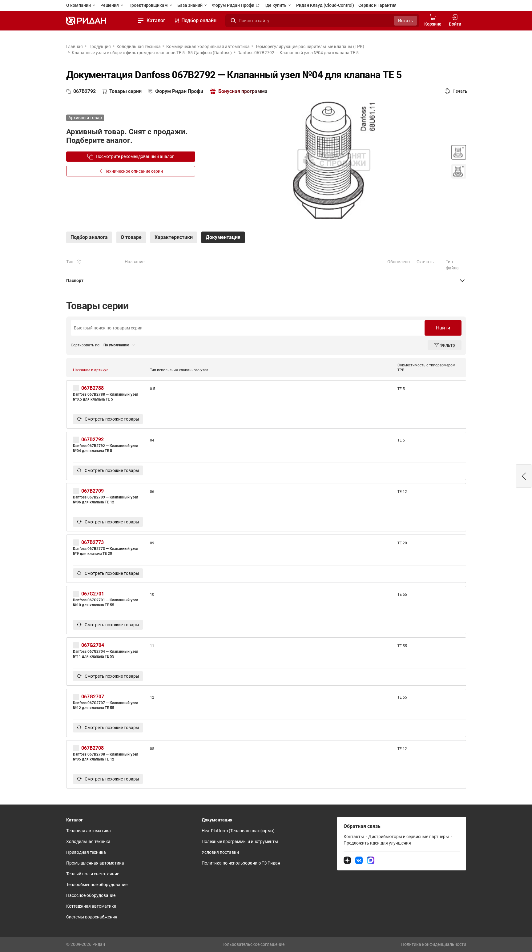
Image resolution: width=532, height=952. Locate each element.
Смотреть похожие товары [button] (111, 419)
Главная (74, 46)
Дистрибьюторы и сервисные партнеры (408, 836)
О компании (79, 5)
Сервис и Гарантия (377, 5)
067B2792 (92, 439)
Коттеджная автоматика (91, 906)
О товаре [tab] (131, 237)
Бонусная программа (243, 91)
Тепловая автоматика (88, 830)
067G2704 (92, 645)
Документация (217, 819)
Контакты (354, 836)
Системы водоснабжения (91, 916)
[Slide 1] (458, 152)
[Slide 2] (458, 171)
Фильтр (447, 345)
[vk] (359, 859)
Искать (405, 20)
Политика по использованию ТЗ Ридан (241, 863)
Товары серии (125, 91)
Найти (443, 328)
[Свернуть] (266, 280)
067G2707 (92, 697)
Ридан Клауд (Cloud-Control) (325, 5)
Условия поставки (220, 852)
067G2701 (92, 594)
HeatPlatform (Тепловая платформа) (238, 830)
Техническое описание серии (134, 171)
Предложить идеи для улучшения (377, 843)
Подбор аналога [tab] (89, 237)
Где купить (276, 5)
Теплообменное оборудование (96, 884)
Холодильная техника (138, 46)
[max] (370, 859)
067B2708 (92, 748)
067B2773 (92, 542)
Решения (110, 5)
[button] (524, 476)
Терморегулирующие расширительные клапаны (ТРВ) (309, 46)
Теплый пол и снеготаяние (92, 873)
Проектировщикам (148, 5)
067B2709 (92, 491)
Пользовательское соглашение (252, 944)
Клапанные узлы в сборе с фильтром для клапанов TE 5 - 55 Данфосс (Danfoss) (152, 52)
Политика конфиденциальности (433, 944)
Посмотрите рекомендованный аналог (135, 156)
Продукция (99, 46)
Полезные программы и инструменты (240, 841)
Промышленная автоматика (95, 863)
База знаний (190, 5)
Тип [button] (69, 261)
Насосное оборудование (90, 895)
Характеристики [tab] (174, 237)
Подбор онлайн (198, 20)
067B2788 (92, 388)
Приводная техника (86, 852)
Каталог (156, 20)
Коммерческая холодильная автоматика (208, 46)
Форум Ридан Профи (233, 5)
